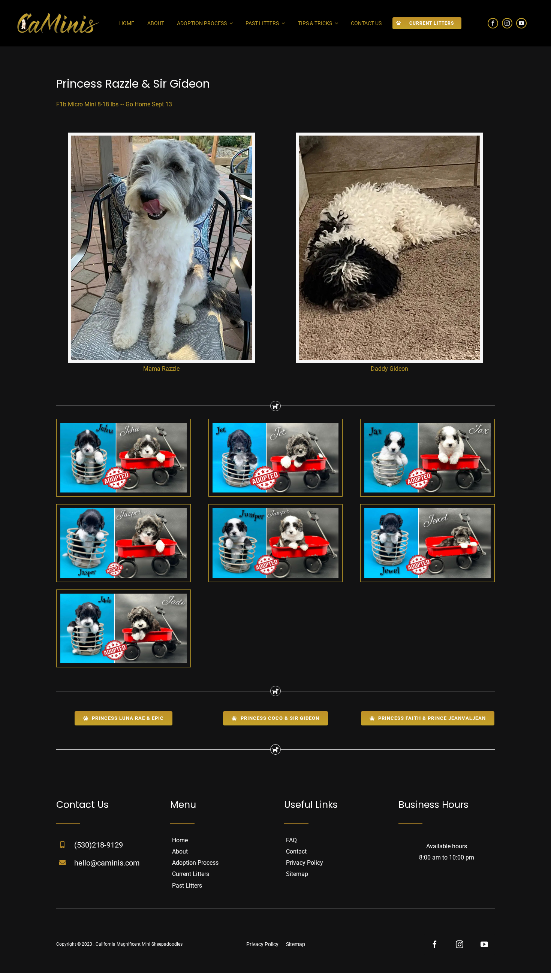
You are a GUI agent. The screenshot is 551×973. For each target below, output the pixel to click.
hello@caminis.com (107, 862)
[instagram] (507, 23)
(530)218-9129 (98, 844)
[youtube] (521, 23)
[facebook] (493, 23)
